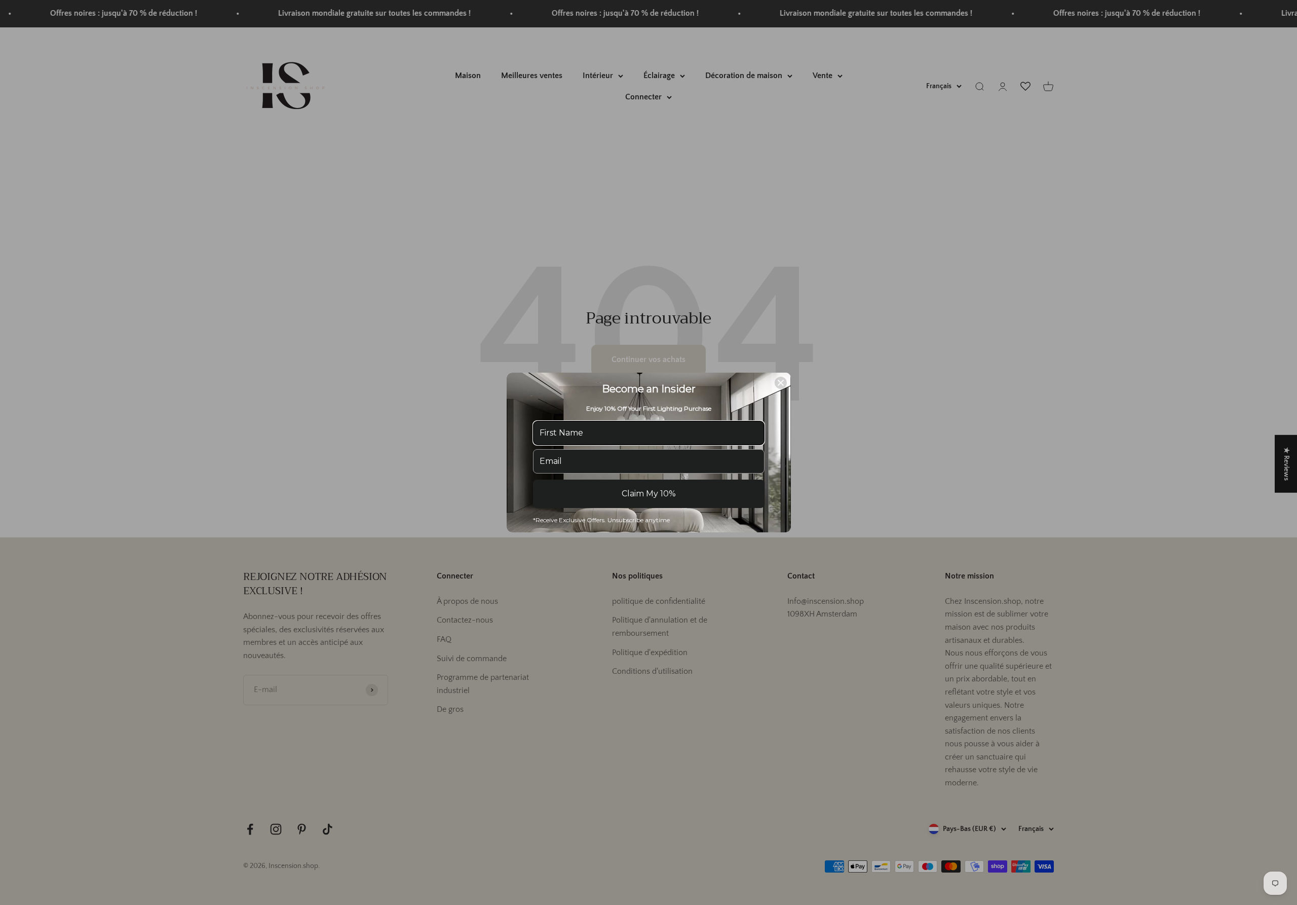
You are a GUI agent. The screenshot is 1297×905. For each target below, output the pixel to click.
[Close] (781, 383)
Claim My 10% (649, 493)
